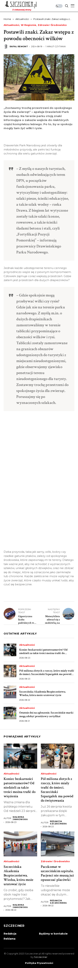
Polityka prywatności (39, 963)
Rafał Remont (19, 46)
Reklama (9, 938)
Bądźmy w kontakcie (53, 933)
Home (7, 19)
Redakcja (10, 933)
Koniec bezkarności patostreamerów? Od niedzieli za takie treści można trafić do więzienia (43, 653)
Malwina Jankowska (20, 818)
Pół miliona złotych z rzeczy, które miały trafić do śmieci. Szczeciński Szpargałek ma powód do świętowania (46, 674)
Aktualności (22, 19)
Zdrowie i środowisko (52, 25)
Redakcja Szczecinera (58, 822)
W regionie (28, 25)
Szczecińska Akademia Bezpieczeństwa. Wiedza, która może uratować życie (42, 693)
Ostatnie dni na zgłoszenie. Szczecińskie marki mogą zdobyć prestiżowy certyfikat (46, 714)
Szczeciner (40, 957)
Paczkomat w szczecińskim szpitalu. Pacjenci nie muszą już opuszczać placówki (57, 873)
